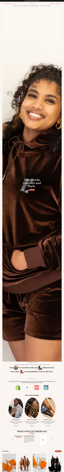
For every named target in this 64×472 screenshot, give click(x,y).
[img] (18, 437)
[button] (59, 3)
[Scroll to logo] (18, 387)
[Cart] (61, 3)
